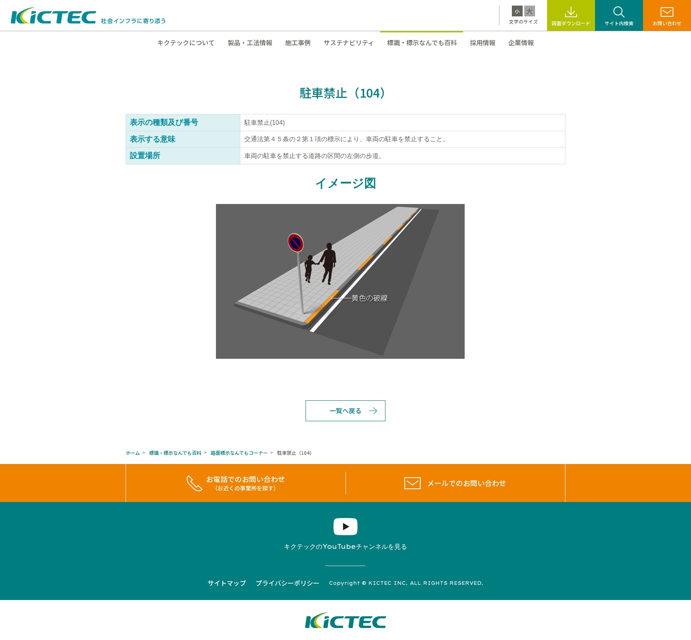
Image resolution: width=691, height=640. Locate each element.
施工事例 (298, 42)
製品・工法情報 (250, 42)
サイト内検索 (619, 23)
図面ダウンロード (571, 23)
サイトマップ (227, 583)
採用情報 (482, 42)
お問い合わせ (667, 23)
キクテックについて (186, 42)
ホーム (133, 452)
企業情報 (521, 42)
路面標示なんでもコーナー (239, 452)
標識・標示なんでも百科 (422, 42)
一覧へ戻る (345, 410)
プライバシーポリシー (288, 583)
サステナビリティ (349, 42)
